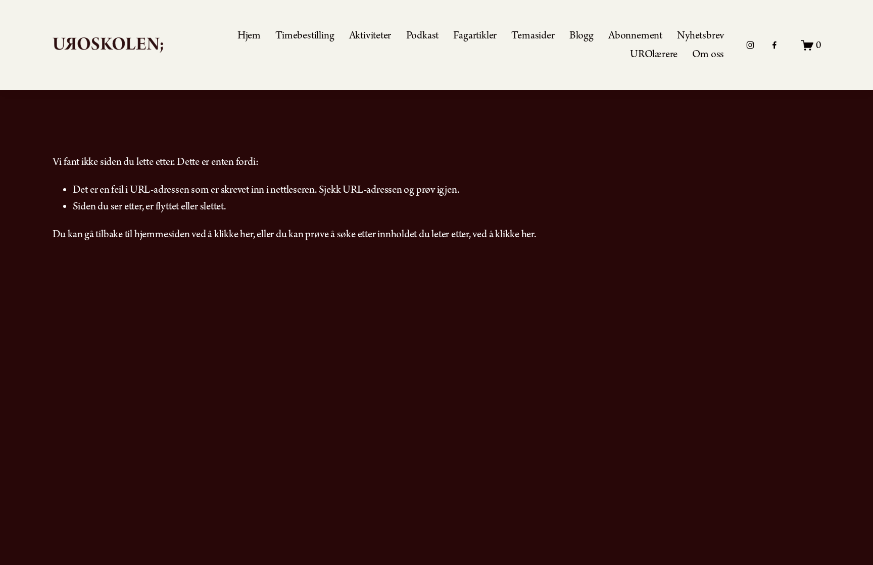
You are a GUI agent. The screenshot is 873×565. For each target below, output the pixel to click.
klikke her (233, 234)
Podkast (422, 35)
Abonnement (635, 35)
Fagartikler (475, 35)
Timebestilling (304, 35)
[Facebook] (774, 45)
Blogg (581, 35)
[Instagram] (750, 45)
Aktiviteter (370, 35)
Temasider (532, 35)
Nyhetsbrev (700, 35)
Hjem (249, 35)
